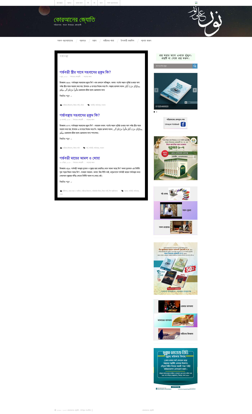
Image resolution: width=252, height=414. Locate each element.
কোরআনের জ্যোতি (74, 19)
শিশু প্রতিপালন (113, 191)
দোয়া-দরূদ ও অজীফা (74, 191)
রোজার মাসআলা (187, 306)
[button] (195, 90)
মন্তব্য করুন (88, 76)
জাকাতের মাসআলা (165, 320)
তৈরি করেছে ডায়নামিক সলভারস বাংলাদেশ (167, 410)
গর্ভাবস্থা (98, 105)
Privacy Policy (189, 410)
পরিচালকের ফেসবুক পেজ (175, 119)
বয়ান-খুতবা (187, 210)
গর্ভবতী (92, 105)
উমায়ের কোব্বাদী (75, 76)
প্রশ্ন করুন (79, 3)
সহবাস (104, 105)
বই (88, 3)
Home (60, 3)
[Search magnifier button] (194, 66)
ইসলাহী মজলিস (127, 40)
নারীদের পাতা (108, 40)
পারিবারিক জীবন (96, 191)
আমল (126, 191)
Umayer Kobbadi (172, 124)
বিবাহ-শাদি (76, 105)
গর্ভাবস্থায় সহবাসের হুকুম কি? (80, 115)
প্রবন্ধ (69, 3)
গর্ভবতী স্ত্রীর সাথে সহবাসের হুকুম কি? (85, 72)
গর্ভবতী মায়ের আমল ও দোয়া (80, 158)
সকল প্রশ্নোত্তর (112, 3)
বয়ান (101, 3)
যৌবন (82, 105)
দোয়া (61, 194)
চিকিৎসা (65, 191)
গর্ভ (87, 148)
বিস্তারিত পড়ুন (66, 96)
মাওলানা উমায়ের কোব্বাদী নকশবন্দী (104, 410)
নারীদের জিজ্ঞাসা (67, 105)
